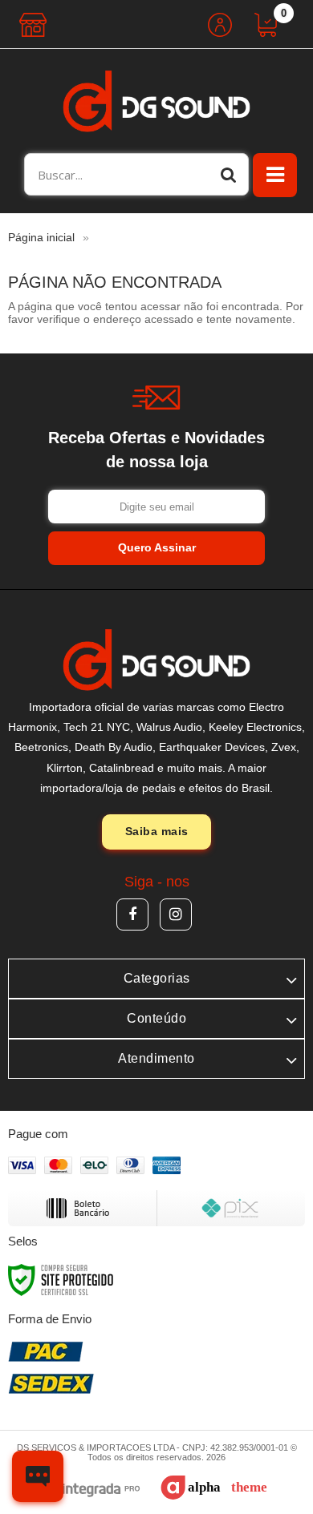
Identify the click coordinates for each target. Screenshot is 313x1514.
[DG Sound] (156, 101)
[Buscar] (229, 174)
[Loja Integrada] (79, 1490)
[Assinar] (156, 548)
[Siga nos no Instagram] (176, 914)
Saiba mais (157, 831)
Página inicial (41, 237)
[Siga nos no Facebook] (132, 914)
